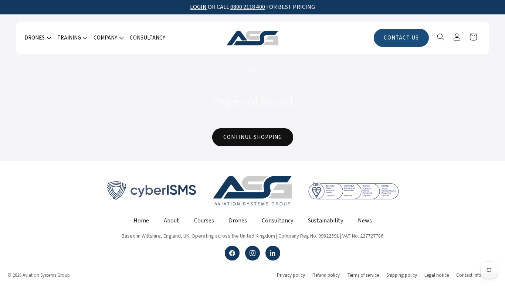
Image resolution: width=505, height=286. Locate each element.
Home (141, 221)
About (171, 221)
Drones (238, 221)
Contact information (477, 275)
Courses (204, 221)
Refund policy (326, 275)
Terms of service (363, 275)
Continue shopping (252, 137)
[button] (37, 38)
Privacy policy (291, 275)
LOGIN (198, 7)
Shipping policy (401, 275)
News (365, 221)
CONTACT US (401, 38)
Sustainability (325, 221)
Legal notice (436, 275)
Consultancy (277, 221)
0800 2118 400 (247, 7)
